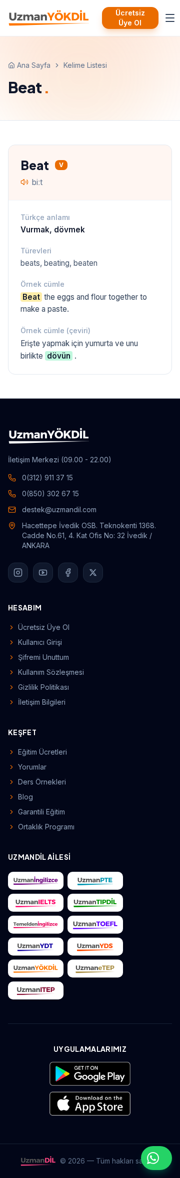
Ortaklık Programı (46, 826)
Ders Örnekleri (42, 782)
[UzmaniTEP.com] (36, 990)
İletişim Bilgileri (42, 702)
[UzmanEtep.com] (95, 969)
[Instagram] (18, 573)
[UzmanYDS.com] (95, 947)
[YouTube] (43, 573)
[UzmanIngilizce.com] (36, 881)
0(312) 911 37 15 (47, 477)
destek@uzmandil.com (59, 509)
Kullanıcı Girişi (40, 642)
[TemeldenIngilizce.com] (36, 925)
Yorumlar (32, 767)
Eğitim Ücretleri (42, 752)
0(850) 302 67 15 (50, 493)
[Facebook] (68, 573)
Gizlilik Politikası (43, 687)
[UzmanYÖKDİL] (49, 18)
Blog (25, 796)
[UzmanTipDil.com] (95, 903)
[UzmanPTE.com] (95, 881)
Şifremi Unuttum (43, 657)
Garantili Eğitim (41, 811)
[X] (93, 573)
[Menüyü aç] (170, 18)
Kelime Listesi (85, 65)
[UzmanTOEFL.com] (95, 925)
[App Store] (90, 1104)
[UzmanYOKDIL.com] (36, 969)
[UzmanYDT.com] (36, 947)
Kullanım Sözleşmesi (51, 672)
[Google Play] (90, 1074)
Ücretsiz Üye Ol (130, 17)
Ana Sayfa (33, 65)
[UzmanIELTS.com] (36, 903)
